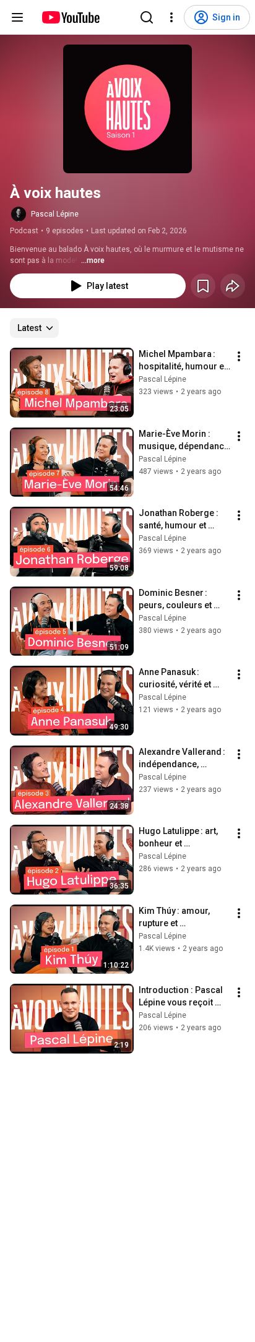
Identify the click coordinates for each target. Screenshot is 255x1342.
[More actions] (239, 356)
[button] (127, 109)
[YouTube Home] (70, 17)
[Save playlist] (203, 285)
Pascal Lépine (55, 214)
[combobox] (34, 328)
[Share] (232, 285)
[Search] (146, 17)
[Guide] (17, 17)
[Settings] (171, 17)
